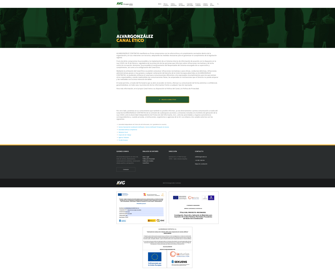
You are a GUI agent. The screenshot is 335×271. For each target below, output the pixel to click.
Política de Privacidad (149, 159)
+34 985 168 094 (199, 160)
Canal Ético (146, 163)
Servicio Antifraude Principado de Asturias (157, 127)
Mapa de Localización (201, 164)
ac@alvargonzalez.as (201, 157)
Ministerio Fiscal (123, 132)
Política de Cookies (148, 161)
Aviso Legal (146, 157)
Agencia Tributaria (124, 137)
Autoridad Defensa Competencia (128, 129)
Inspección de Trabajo (125, 135)
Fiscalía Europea (123, 140)
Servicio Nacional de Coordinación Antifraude (131, 127)
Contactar (126, 169)
